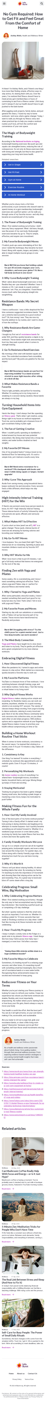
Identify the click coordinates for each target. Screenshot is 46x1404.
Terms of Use (29, 1379)
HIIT (35, 525)
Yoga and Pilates (9, 644)
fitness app (27, 936)
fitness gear (9, 416)
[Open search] (41, 3)
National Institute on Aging (27, 141)
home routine (11, 775)
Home (11, 1373)
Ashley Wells (16, 36)
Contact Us (32, 1373)
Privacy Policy (17, 1379)
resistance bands (29, 334)
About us (21, 1373)
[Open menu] (4, 3)
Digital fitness (8, 698)
